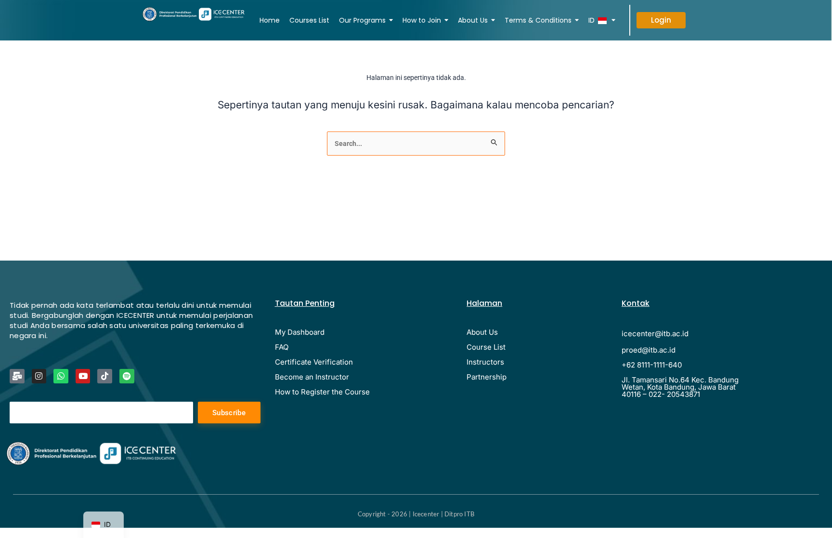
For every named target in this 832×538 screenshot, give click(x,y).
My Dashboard (300, 332)
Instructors (485, 362)
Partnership (487, 376)
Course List (486, 347)
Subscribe (229, 412)
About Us (482, 332)
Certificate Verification (314, 362)
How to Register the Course (322, 391)
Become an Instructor (312, 376)
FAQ (281, 347)
